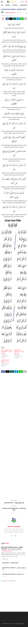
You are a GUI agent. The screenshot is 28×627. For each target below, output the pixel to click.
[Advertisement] (14, 435)
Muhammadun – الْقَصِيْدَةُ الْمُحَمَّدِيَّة (10, 562)
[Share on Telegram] (18, 19)
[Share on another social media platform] (25, 19)
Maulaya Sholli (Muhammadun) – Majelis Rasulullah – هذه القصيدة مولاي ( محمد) (12, 548)
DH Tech (6, 623)
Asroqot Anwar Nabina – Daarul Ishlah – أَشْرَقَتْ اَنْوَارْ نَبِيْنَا (7, 351)
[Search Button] (26, 1)
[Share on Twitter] (10, 19)
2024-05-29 (16, 550)
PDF (2, 5)
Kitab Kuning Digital (10, 12)
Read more (6, 558)
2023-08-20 (20, 12)
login (6, 580)
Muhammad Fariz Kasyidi (7, 550)
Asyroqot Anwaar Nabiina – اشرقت (5, 360)
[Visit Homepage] (12, 1)
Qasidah (7, 5)
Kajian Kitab (23, 5)
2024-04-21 (5, 564)
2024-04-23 (5, 576)
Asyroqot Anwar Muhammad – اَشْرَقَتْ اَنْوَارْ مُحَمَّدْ (19, 351)
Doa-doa (14, 5)
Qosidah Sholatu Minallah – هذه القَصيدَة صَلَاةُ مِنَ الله (14, 568)
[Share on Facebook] (7, 19)
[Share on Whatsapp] (14, 19)
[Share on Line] (22, 19)
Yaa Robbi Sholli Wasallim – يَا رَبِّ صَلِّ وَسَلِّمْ (13, 574)
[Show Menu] (2, 1)
